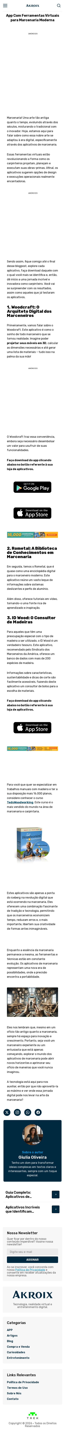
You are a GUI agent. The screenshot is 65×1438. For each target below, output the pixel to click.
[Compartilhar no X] (6, 1112)
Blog (10, 1341)
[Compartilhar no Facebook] (38, 1112)
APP (10, 1330)
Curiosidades (16, 1352)
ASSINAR (32, 1259)
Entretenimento (18, 1358)
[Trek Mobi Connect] (32, 1418)
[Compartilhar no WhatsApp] (27, 1112)
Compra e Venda (18, 1346)
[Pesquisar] (58, 5)
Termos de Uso (17, 1387)
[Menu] (5, 5)
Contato (13, 1399)
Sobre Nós (14, 1393)
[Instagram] (17, 1112)
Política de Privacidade (30, 1269)
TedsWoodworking (20, 802)
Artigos (12, 1335)
